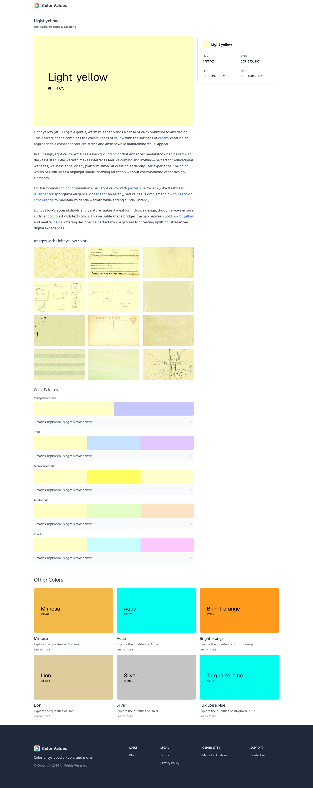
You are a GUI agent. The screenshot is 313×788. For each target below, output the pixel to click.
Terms (164, 755)
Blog (132, 755)
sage (97, 194)
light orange (44, 200)
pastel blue (137, 188)
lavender (41, 194)
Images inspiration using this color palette (64, 422)
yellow (119, 138)
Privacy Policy (169, 763)
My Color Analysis (214, 755)
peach (182, 194)
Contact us (258, 755)
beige (57, 222)
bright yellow (183, 216)
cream (163, 138)
